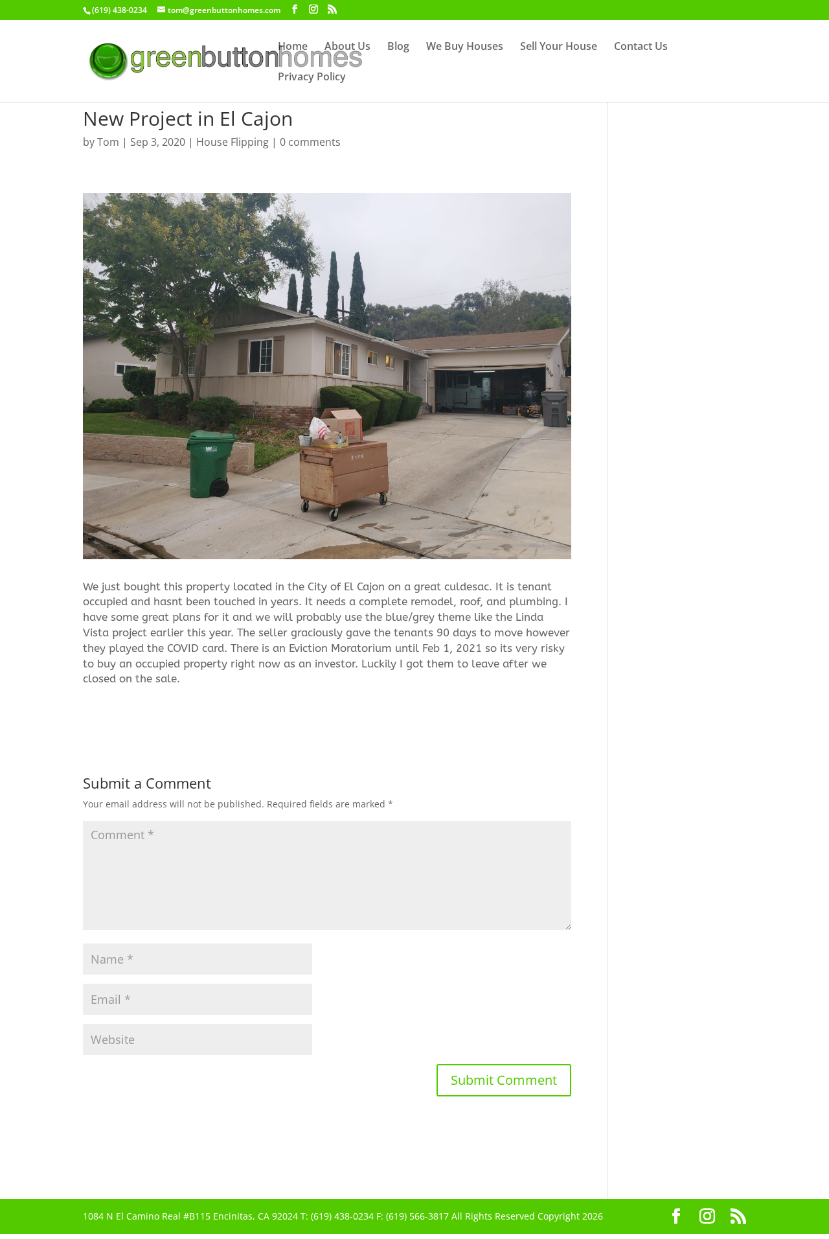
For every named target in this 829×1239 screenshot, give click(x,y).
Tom (108, 142)
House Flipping (232, 142)
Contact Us (641, 47)
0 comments (310, 142)
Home (293, 47)
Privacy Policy (312, 78)
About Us (347, 47)
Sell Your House (558, 47)
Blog (398, 47)
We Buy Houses (464, 47)
